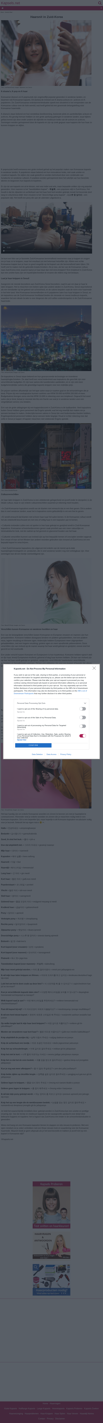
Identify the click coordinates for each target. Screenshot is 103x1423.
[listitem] (51, 703)
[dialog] (51, 711)
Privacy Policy (65, 754)
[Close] (95, 669)
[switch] (82, 708)
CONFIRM (33, 745)
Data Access (51, 754)
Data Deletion (37, 754)
